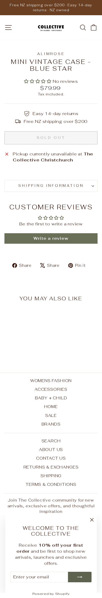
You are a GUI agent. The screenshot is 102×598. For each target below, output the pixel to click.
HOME (51, 406)
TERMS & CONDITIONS (51, 484)
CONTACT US (51, 458)
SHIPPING (51, 475)
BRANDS (51, 424)
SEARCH (51, 440)
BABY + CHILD (51, 397)
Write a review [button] (51, 238)
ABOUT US (51, 449)
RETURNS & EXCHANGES (51, 467)
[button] (38, 81)
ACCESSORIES (51, 389)
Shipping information (51, 185)
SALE (51, 415)
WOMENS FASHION (51, 380)
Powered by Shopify (51, 593)
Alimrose (51, 54)
